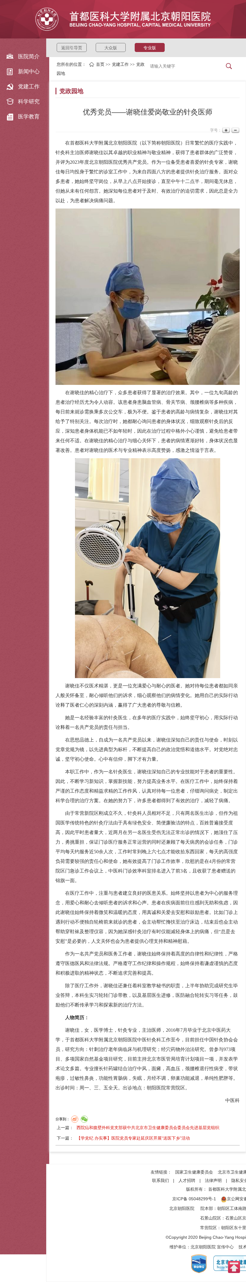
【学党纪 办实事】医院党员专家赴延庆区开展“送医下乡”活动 (133, 1138)
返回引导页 (71, 47)
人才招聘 (186, 1180)
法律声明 (213, 1180)
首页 (100, 64)
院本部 (206, 1208)
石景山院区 (210, 1218)
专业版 (149, 47)
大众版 (110, 47)
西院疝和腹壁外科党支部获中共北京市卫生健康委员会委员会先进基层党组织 (147, 1127)
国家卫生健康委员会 (194, 1172)
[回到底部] (234, 1266)
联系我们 (160, 1180)
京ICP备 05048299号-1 (194, 1198)
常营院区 (208, 1227)
